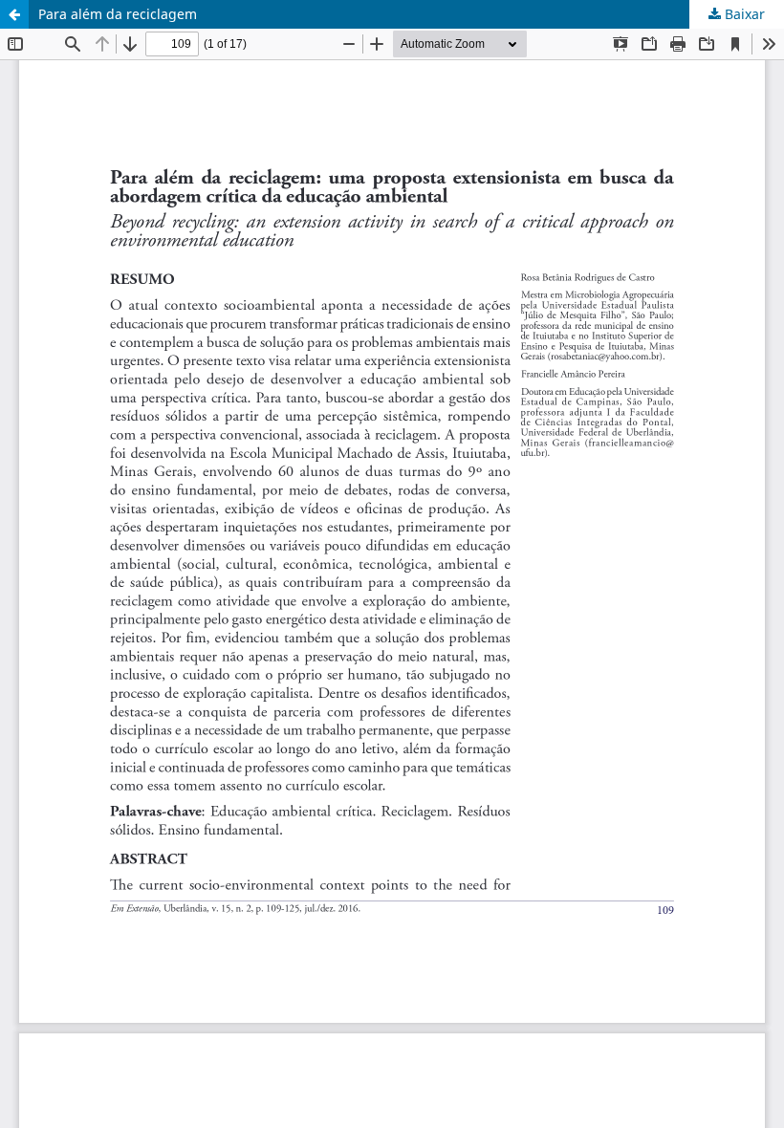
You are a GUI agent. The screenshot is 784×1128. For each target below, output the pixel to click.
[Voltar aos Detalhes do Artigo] (14, 14)
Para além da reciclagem (117, 14)
